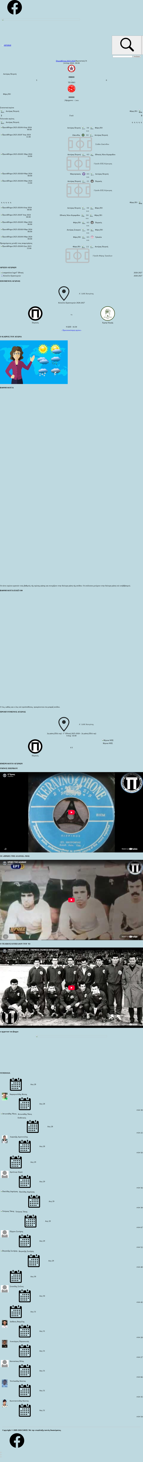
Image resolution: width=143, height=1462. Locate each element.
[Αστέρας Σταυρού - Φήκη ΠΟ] (71, 231)
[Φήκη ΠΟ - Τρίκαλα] (71, 238)
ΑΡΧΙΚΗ (7, 45)
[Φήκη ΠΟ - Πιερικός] (71, 224)
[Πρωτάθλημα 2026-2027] (71, 272)
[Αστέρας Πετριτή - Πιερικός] (71, 188)
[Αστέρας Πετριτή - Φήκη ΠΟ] (71, 129)
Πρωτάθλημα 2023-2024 (65, 61)
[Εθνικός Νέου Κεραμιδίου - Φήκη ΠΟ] (71, 216)
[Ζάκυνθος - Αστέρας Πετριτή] (71, 142)
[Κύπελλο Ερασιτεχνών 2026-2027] (71, 275)
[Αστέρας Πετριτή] (71, 71)
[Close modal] (1, 1452)
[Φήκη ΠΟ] (71, 91)
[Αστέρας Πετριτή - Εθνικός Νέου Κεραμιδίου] (71, 162)
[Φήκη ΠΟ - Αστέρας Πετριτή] (71, 254)
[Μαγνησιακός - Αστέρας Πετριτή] (71, 175)
